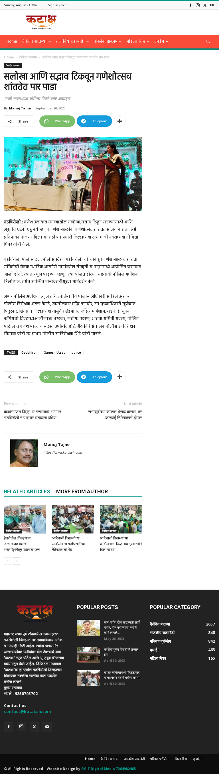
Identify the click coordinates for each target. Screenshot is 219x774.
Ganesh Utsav (54, 352)
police (76, 352)
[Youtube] (212, 5)
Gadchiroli (29, 352)
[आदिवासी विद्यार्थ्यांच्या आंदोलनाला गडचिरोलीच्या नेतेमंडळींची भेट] (73, 519)
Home (12, 41)
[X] (205, 5)
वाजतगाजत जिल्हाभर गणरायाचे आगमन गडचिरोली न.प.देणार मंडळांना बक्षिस (32, 414)
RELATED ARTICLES (27, 491)
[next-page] (16, 561)
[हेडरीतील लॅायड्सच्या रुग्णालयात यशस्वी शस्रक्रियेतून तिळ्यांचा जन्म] (25, 519)
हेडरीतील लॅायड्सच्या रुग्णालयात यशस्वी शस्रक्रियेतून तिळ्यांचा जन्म (22, 544)
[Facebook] (190, 5)
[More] (120, 121)
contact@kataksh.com (27, 711)
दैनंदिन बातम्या (34, 41)
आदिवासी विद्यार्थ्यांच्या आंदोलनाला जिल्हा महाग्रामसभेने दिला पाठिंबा (121, 544)
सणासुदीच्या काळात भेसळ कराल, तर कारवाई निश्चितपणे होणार (115, 414)
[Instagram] (197, 5)
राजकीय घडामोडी (70, 41)
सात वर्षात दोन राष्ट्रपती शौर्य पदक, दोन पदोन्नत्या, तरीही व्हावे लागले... (122, 627)
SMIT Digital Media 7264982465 (108, 768)
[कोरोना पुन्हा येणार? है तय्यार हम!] (88, 655)
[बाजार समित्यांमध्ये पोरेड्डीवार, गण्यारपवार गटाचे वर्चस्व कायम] (88, 678)
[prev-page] (7, 561)
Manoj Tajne (20, 108)
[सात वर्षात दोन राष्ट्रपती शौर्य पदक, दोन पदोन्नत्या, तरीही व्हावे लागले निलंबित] (88, 628)
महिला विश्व (135, 41)
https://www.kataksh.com (63, 453)
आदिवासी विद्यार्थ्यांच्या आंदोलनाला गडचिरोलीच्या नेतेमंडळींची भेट (69, 544)
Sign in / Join (57, 5)
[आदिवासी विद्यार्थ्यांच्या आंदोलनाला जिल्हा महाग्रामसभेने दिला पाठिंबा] (121, 519)
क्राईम (159, 41)
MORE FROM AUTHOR (82, 491)
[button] (208, 41)
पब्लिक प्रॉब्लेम (105, 41)
